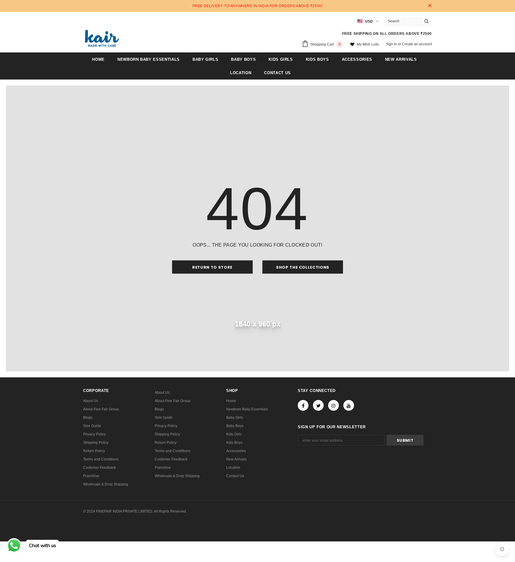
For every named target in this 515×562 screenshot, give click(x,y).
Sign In (392, 44)
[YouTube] (348, 405)
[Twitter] (318, 405)
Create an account (417, 44)
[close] (430, 6)
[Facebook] (303, 405)
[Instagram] (333, 405)
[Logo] (102, 38)
